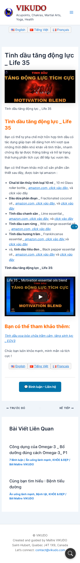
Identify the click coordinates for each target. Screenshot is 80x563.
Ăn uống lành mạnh (38, 460)
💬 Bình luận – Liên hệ (40, 387)
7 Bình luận (16, 460)
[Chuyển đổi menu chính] (71, 12)
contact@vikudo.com (50, 550)
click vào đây (63, 219)
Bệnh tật (41, 494)
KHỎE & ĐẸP (60, 460)
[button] (70, 553)
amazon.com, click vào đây (48, 188)
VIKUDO (31, 7)
